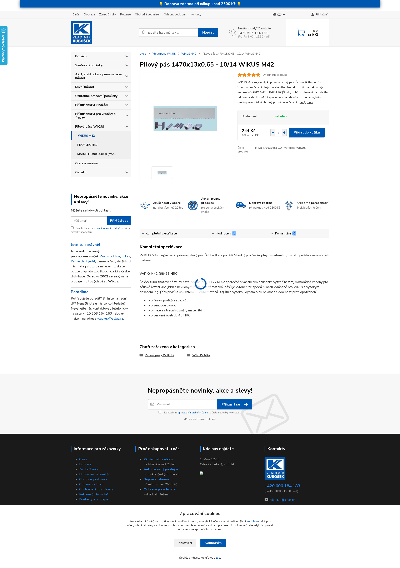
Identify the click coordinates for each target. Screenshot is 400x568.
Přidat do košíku (307, 132)
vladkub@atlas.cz (110, 318)
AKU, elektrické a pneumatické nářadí (98, 76)
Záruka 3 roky (107, 14)
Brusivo (80, 56)
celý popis (306, 102)
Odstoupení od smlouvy (96, 489)
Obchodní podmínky (147, 14)
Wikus (104, 256)
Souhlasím (213, 543)
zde (217, 558)
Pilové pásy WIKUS (89, 127)
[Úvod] (103, 32)
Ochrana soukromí (175, 14)
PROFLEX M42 (87, 145)
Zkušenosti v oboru (158, 459)
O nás (76, 14)
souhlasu (253, 521)
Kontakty (196, 14)
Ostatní (81, 172)
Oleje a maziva (86, 163)
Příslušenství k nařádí (91, 105)
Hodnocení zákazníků (94, 474)
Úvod (143, 54)
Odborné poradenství (160, 489)
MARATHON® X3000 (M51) (96, 154)
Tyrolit (90, 261)
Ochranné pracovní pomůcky (96, 96)
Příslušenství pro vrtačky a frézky (95, 116)
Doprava (89, 14)
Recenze (125, 14)
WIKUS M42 (86, 136)
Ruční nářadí (84, 87)
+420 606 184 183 (253, 33)
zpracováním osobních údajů (105, 228)
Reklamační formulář (93, 494)
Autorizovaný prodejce (161, 469)
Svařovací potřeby (89, 65)
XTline (115, 256)
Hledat (208, 32)
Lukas (126, 256)
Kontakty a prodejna (93, 499)
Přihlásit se (119, 220)
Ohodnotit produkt (274, 75)
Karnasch (77, 261)
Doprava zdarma (156, 479)
